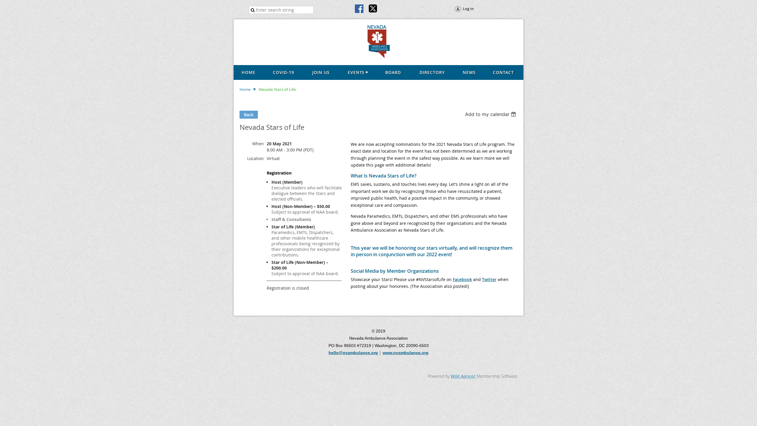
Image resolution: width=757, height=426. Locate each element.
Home (245, 89)
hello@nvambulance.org (353, 352)
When (258, 143)
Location (255, 158)
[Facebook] (359, 9)
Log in (468, 8)
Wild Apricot (463, 376)
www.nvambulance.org (405, 352)
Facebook (462, 279)
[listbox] (491, 114)
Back (248, 114)
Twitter (489, 279)
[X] (373, 9)
